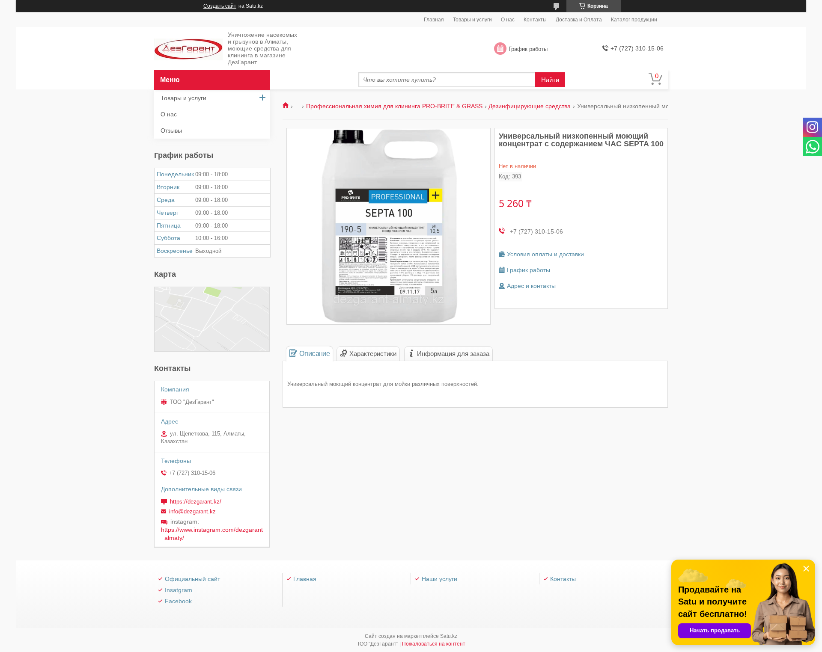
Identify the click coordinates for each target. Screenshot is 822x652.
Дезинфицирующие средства (529, 106)
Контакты (535, 20)
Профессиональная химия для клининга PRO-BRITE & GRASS (394, 106)
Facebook (178, 601)
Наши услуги (439, 578)
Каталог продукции (634, 20)
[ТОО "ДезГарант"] (188, 49)
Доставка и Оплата (579, 20)
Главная (434, 20)
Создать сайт (219, 6)
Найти (550, 79)
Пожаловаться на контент (433, 644)
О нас (508, 20)
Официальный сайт (192, 578)
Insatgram (178, 590)
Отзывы (171, 130)
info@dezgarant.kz (192, 511)
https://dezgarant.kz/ (195, 501)
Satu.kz (448, 636)
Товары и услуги (472, 20)
